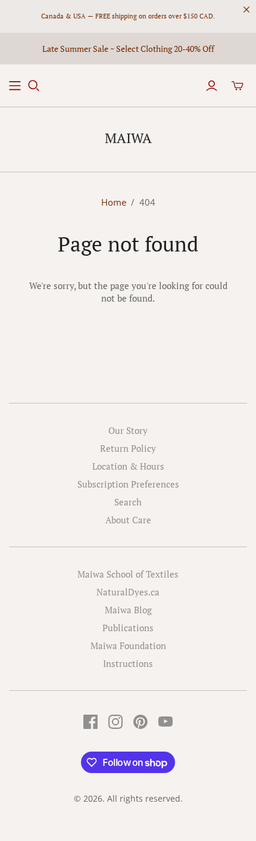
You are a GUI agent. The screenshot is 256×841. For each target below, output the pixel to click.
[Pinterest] (140, 722)
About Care (128, 520)
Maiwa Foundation (128, 645)
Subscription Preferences (128, 484)
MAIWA (128, 138)
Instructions (128, 663)
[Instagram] (115, 722)
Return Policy (128, 448)
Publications (128, 628)
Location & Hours (128, 466)
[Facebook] (90, 722)
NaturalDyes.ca (128, 592)
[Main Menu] (15, 86)
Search (128, 502)
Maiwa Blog (128, 610)
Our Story (128, 430)
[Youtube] (165, 722)
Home (113, 202)
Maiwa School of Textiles (128, 574)
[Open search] (34, 86)
